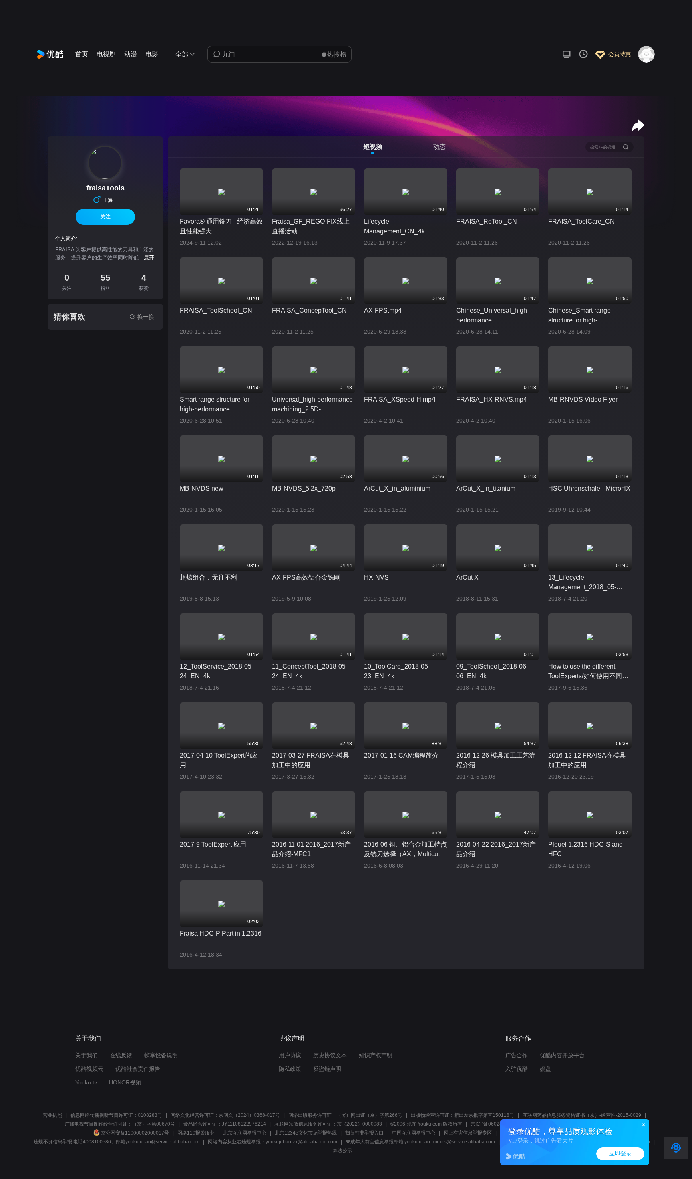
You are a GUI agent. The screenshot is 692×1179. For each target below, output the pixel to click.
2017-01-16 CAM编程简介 (401, 755)
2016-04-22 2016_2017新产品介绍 (496, 849)
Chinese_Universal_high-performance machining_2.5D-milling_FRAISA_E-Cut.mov (496, 316)
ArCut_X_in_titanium (485, 488)
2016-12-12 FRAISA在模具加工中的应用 (587, 760)
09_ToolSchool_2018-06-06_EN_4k (492, 671)
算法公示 (342, 1150)
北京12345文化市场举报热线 (306, 1133)
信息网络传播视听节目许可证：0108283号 (116, 1115)
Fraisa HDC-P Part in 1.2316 (221, 933)
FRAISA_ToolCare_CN (581, 221)
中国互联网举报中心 (413, 1133)
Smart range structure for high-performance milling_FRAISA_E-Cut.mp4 (220, 405)
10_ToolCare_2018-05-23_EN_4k (397, 671)
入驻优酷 (516, 1069)
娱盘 (545, 1069)
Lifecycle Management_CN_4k (394, 226)
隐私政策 (290, 1069)
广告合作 (516, 1055)
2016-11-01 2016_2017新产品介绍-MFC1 (311, 849)
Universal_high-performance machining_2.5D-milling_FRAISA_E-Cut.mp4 (312, 405)
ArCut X (467, 577)
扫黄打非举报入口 (364, 1133)
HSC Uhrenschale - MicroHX (589, 488)
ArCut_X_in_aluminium (397, 488)
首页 (81, 54)
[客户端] (566, 54)
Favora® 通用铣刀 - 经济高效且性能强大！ (221, 226)
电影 (151, 54)
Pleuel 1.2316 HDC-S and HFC (585, 849)
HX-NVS (376, 577)
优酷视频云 (89, 1069)
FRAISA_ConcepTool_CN (309, 310)
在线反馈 (121, 1055)
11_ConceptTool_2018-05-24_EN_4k (310, 671)
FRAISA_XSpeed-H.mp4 (399, 399)
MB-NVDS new (201, 488)
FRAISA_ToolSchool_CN (216, 310)
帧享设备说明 (161, 1055)
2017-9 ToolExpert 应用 (213, 844)
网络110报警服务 (196, 1133)
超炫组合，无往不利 (208, 577)
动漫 (130, 54)
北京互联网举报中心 (244, 1133)
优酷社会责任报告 (137, 1069)
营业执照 (52, 1115)
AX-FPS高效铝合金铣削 (306, 577)
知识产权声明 (375, 1055)
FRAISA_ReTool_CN (486, 221)
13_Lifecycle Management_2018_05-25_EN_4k (582, 583)
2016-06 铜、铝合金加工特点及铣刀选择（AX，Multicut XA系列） (405, 850)
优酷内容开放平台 (562, 1055)
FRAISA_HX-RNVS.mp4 (491, 399)
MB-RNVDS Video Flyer (583, 399)
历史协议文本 (330, 1055)
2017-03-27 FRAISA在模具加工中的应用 (310, 760)
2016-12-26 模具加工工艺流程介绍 (495, 760)
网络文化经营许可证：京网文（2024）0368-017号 (225, 1115)
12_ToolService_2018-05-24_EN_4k (216, 671)
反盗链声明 (327, 1069)
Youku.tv (86, 1082)
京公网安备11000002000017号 (135, 1133)
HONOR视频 (125, 1082)
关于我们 (86, 1055)
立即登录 (620, 1154)
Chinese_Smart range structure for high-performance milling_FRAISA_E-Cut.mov (588, 316)
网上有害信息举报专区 (468, 1133)
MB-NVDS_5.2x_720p (304, 488)
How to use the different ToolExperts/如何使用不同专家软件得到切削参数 (588, 672)
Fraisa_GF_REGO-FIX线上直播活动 (311, 226)
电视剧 (106, 54)
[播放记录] (583, 54)
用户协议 (290, 1055)
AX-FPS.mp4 (383, 310)
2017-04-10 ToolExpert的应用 (218, 760)
